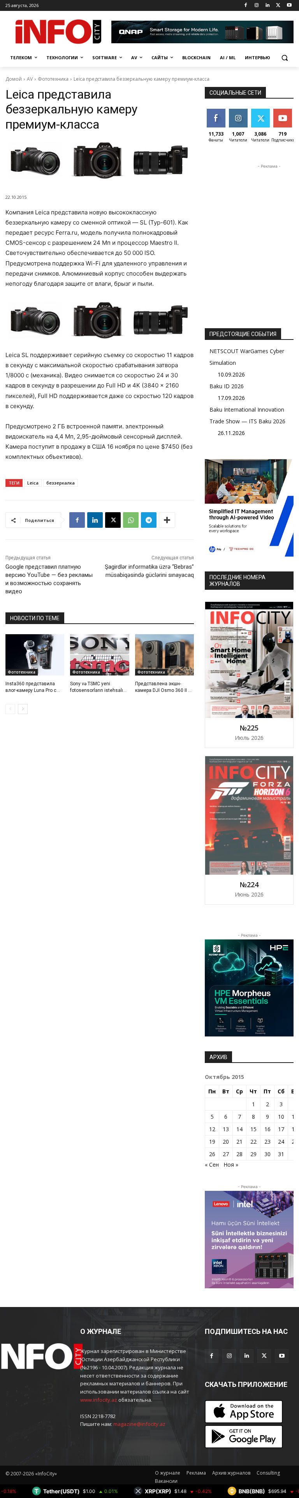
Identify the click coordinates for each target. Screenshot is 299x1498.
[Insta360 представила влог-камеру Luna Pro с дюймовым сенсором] (34, 655)
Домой (13, 79)
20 (226, 1141)
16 (267, 1129)
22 (253, 1141)
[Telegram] (149, 520)
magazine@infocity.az (139, 1423)
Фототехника (53, 79)
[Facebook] (245, 5)
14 (239, 1129)
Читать (238, 112)
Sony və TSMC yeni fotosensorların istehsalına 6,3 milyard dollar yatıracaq (99, 690)
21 (239, 1141)
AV (30, 79)
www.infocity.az (98, 1399)
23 (267, 1141)
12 (212, 1129)
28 (239, 1154)
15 (253, 1129)
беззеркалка (60, 483)
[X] (278, 5)
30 (267, 1154)
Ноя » (230, 1164)
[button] (284, 58)
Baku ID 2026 (226, 386)
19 (212, 1141)
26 (212, 1154)
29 (253, 1154)
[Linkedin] (267, 5)
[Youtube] (289, 5)
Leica (33, 483)
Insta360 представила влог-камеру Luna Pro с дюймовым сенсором (30, 690)
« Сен (212, 1164)
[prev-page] (10, 709)
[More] (167, 520)
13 (226, 1129)
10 (281, 1116)
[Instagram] (256, 5)
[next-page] (23, 709)
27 (226, 1154)
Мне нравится (217, 114)
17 (281, 1129)
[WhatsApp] (131, 520)
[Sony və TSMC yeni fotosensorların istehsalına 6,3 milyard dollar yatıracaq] (99, 655)
